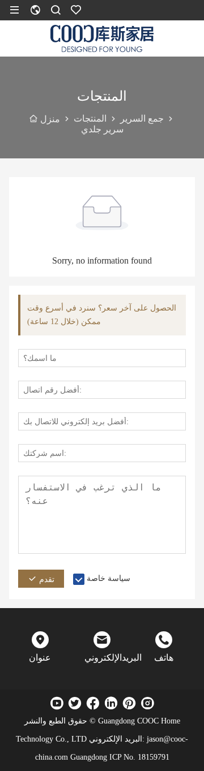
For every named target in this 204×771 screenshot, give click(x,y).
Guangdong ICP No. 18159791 (119, 757)
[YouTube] (56, 703)
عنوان (40, 657)
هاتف (163, 657)
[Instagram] (147, 703)
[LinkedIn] (111, 703)
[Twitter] (75, 703)
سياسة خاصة (108, 578)
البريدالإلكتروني (101, 657)
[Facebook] (93, 703)
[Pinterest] (129, 703)
